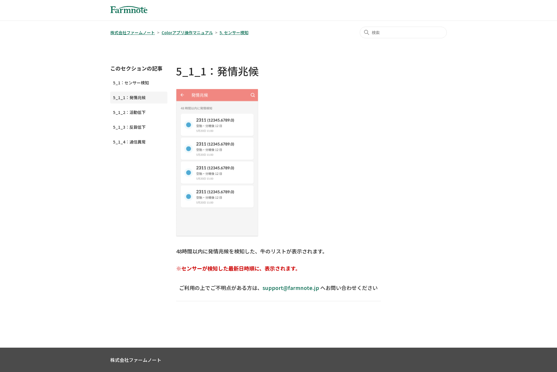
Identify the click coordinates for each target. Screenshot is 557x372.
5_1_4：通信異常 (129, 142)
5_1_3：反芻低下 (129, 127)
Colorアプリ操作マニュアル (187, 32)
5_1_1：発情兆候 (129, 97)
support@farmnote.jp (291, 287)
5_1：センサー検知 (131, 83)
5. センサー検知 (234, 32)
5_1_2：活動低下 (129, 112)
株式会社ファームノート (132, 32)
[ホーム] (128, 10)
